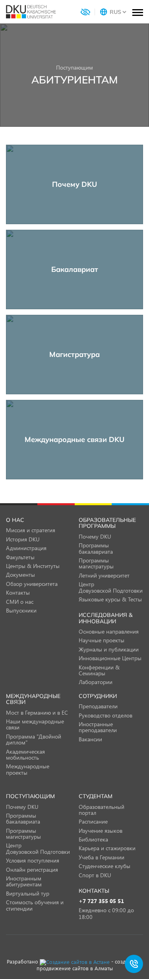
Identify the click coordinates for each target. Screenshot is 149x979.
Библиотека (93, 839)
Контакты (18, 592)
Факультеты (20, 557)
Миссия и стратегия (30, 530)
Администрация (26, 548)
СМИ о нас (19, 601)
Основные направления (109, 631)
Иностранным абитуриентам (24, 881)
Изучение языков (100, 830)
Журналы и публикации (109, 649)
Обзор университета (32, 583)
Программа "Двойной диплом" (33, 739)
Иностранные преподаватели (98, 727)
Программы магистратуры (96, 563)
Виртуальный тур (27, 893)
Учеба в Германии (101, 857)
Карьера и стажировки (107, 848)
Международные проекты (27, 769)
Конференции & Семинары (99, 670)
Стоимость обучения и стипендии (35, 905)
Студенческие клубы (104, 866)
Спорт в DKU (95, 875)
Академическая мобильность (25, 754)
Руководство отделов (105, 715)
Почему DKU (95, 536)
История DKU (23, 539)
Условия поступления (32, 860)
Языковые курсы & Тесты (110, 599)
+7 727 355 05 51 (101, 901)
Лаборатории (95, 682)
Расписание (93, 821)
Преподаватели (98, 706)
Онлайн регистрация (32, 869)
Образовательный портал (101, 809)
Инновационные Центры (110, 658)
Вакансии (90, 739)
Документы (20, 574)
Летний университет (104, 575)
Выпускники (21, 610)
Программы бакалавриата (96, 548)
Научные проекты (101, 640)
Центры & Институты (33, 566)
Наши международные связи (35, 724)
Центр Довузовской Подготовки (111, 587)
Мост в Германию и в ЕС (37, 712)
